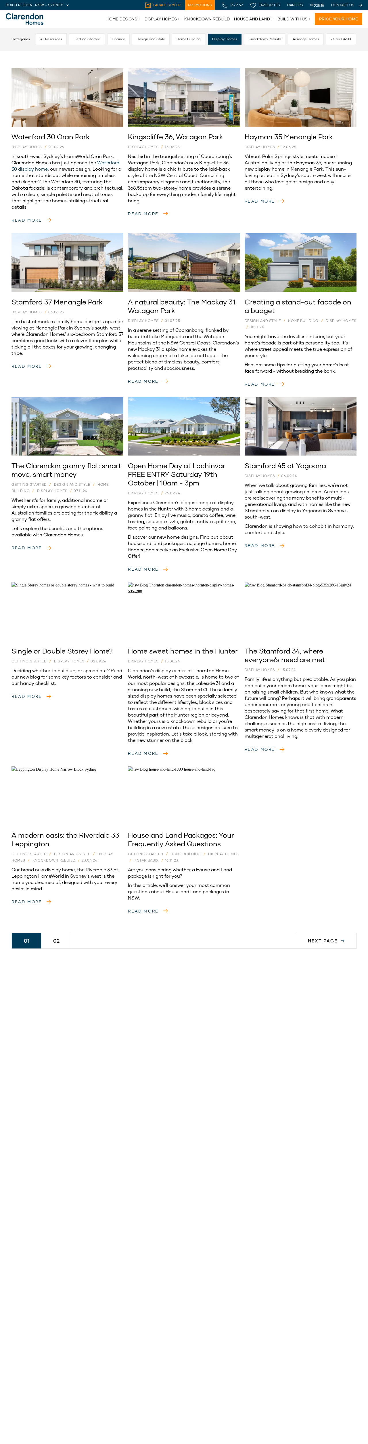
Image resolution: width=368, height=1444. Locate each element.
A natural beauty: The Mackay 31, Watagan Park (175, 236)
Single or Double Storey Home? (42, 585)
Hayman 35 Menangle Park (271, 70)
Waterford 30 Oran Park (35, 70)
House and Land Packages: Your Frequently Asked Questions (177, 772)
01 (26, 941)
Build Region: (20, 5)
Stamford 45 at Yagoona (269, 400)
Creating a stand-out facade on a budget (286, 236)
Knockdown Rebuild (207, 18)
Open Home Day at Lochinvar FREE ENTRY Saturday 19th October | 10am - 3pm (180, 403)
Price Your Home (338, 18)
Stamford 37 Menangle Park (39, 236)
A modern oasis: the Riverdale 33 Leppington (55, 769)
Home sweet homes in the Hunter (160, 585)
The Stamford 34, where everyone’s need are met (293, 585)
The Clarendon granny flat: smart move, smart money (65, 400)
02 (56, 941)
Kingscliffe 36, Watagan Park (156, 70)
